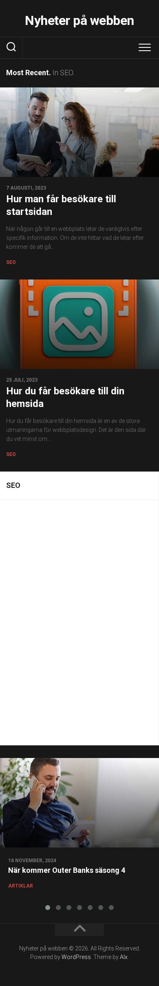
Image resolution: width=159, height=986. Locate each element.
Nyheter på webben (79, 20)
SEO (11, 262)
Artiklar (20, 886)
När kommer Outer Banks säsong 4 (66, 870)
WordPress (76, 957)
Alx (124, 957)
